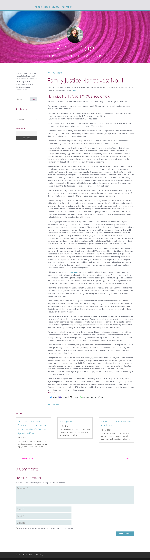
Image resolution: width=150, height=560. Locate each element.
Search (33, 99)
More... (25, 90)
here (74, 90)
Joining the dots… (68, 421)
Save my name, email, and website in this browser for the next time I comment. (46, 528)
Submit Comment (125, 533)
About (38, 7)
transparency (58, 404)
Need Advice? (51, 7)
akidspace (74, 272)
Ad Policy (67, 7)
